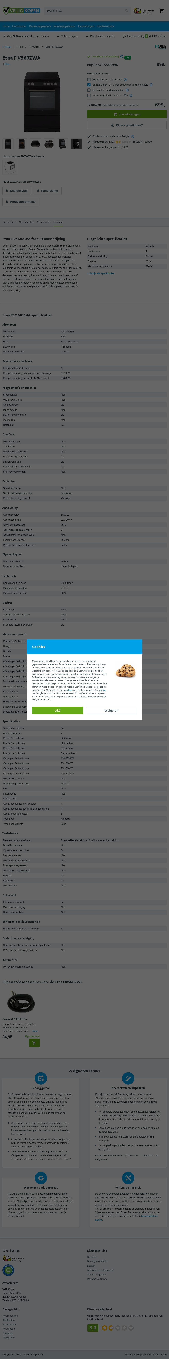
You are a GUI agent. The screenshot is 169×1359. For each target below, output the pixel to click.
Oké (57, 710)
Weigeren (111, 710)
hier (70, 690)
